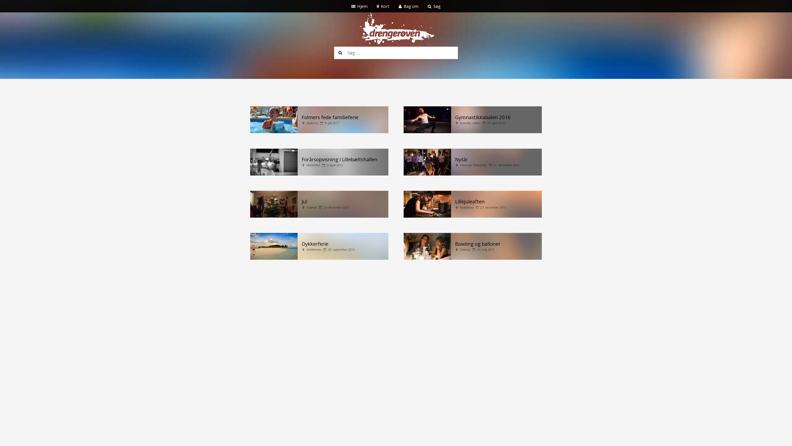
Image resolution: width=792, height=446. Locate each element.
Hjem (362, 6)
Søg (437, 6)
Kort (385, 6)
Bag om (411, 6)
